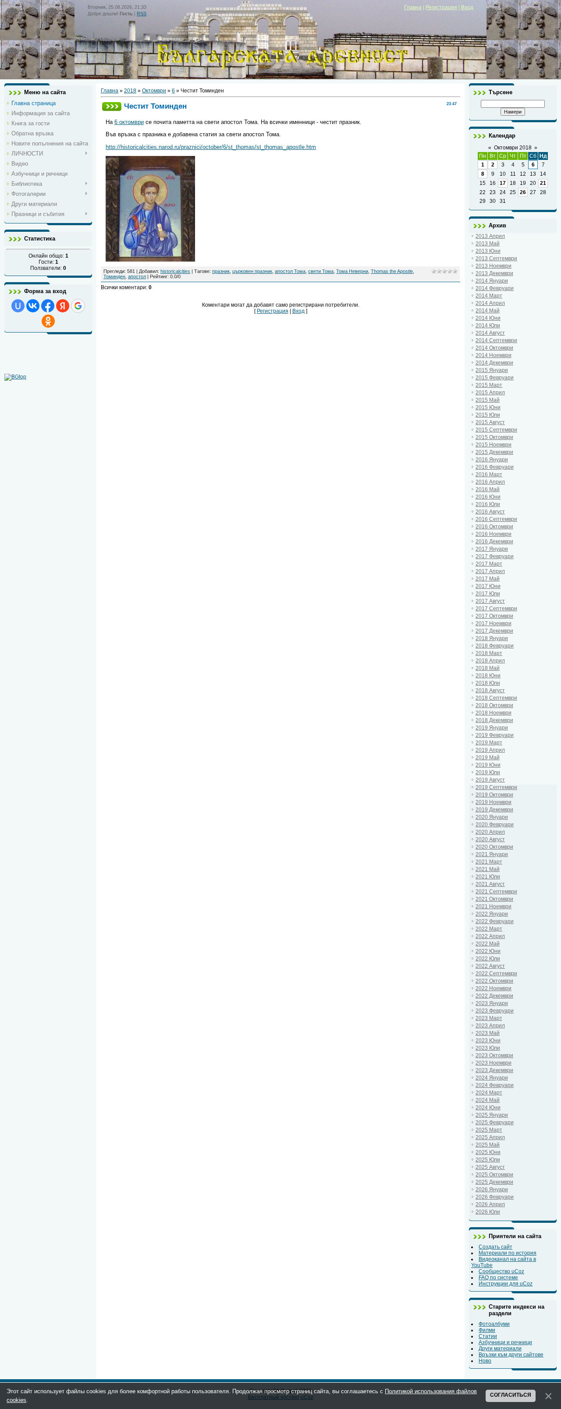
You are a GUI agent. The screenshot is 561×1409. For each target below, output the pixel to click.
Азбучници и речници (505, 1342)
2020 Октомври (494, 847)
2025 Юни (488, 1152)
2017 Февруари (495, 556)
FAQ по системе (498, 1277)
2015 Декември (494, 452)
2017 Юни (488, 586)
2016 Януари (492, 460)
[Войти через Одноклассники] (48, 321)
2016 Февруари (495, 467)
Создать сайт (495, 1247)
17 (503, 183)
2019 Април (490, 750)
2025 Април (490, 1137)
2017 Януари (492, 549)
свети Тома (321, 271)
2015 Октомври (494, 437)
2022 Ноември (493, 988)
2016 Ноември (493, 534)
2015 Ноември (493, 445)
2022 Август (490, 966)
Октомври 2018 (513, 148)
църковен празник (252, 271)
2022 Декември (494, 996)
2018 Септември (496, 698)
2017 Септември (496, 608)
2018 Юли (488, 683)
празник (221, 271)
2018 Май (488, 668)
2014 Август (490, 333)
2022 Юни (488, 951)
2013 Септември (496, 258)
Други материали (500, 1348)
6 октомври (129, 122)
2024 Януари (492, 1078)
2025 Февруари (495, 1122)
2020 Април (490, 832)
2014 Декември (494, 363)
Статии (488, 1336)
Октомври (154, 91)
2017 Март (489, 564)
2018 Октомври (494, 705)
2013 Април (490, 236)
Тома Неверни (352, 271)
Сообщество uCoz (501, 1271)
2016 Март (489, 474)
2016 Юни (488, 497)
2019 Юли (488, 772)
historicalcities (175, 271)
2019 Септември (496, 787)
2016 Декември (494, 541)
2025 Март (489, 1130)
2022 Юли (488, 959)
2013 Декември (494, 273)
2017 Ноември (493, 623)
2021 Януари (492, 854)
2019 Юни (488, 765)
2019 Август (490, 780)
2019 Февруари (495, 735)
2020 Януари (492, 817)
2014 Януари (492, 281)
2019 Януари (492, 728)
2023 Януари (492, 1003)
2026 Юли (488, 1212)
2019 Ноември (493, 802)
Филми (487, 1330)
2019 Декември (494, 810)
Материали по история (507, 1253)
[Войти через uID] (18, 305)
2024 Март (489, 1093)
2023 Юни (488, 1040)
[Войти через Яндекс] (62, 305)
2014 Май (488, 311)
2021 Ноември (493, 906)
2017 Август (490, 601)
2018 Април (490, 661)
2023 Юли (488, 1048)
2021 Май (488, 869)
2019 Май (488, 757)
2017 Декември (494, 631)
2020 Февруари (495, 824)
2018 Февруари (495, 646)
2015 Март (489, 385)
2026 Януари (492, 1189)
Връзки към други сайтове (511, 1355)
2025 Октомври (494, 1175)
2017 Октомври (494, 616)
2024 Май (488, 1100)
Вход (467, 7)
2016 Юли (488, 504)
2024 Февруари (495, 1085)
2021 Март (489, 862)
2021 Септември (496, 892)
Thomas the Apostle (392, 271)
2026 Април (490, 1204)
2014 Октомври (494, 348)
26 (523, 192)
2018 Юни (488, 676)
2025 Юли (488, 1160)
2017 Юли (488, 594)
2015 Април (490, 392)
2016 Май (488, 489)
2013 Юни (488, 251)
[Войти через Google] (78, 306)
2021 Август (490, 884)
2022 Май (488, 944)
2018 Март (489, 653)
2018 (130, 91)
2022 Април (490, 936)
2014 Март (489, 296)
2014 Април (490, 303)
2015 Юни (488, 407)
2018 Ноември (493, 713)
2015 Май (488, 400)
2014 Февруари (495, 288)
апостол (137, 276)
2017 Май (488, 579)
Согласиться (510, 1395)
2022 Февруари (495, 921)
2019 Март (489, 743)
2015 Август (490, 422)
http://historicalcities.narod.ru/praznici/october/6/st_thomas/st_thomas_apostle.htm (211, 147)
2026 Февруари (495, 1197)
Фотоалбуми (494, 1324)
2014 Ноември (493, 355)
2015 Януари (492, 370)
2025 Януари (492, 1115)
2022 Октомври (494, 981)
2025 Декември (494, 1182)
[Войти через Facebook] (47, 305)
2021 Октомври (494, 899)
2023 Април (490, 1026)
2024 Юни (488, 1108)
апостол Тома (290, 271)
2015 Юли (488, 415)
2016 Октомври (494, 527)
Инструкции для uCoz (506, 1284)
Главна (413, 7)
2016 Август (490, 512)
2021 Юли (488, 877)
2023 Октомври (494, 1055)
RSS (141, 13)
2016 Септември (496, 519)
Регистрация (441, 7)
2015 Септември (496, 430)
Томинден (114, 276)
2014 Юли (488, 325)
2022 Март (489, 929)
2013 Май (488, 244)
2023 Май (488, 1033)
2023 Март (489, 1018)
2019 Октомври (494, 795)
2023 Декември (494, 1070)
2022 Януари (492, 914)
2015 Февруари (495, 378)
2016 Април (490, 482)
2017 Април (490, 571)
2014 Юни (488, 318)
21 (543, 183)
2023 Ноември (493, 1063)
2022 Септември (496, 973)
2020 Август (490, 839)
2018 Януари (492, 638)
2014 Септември (496, 340)
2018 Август (490, 690)
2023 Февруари (495, 1011)
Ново (485, 1361)
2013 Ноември (493, 266)
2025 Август (490, 1167)
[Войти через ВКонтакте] (32, 305)
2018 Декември (494, 720)
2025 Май (488, 1145)
